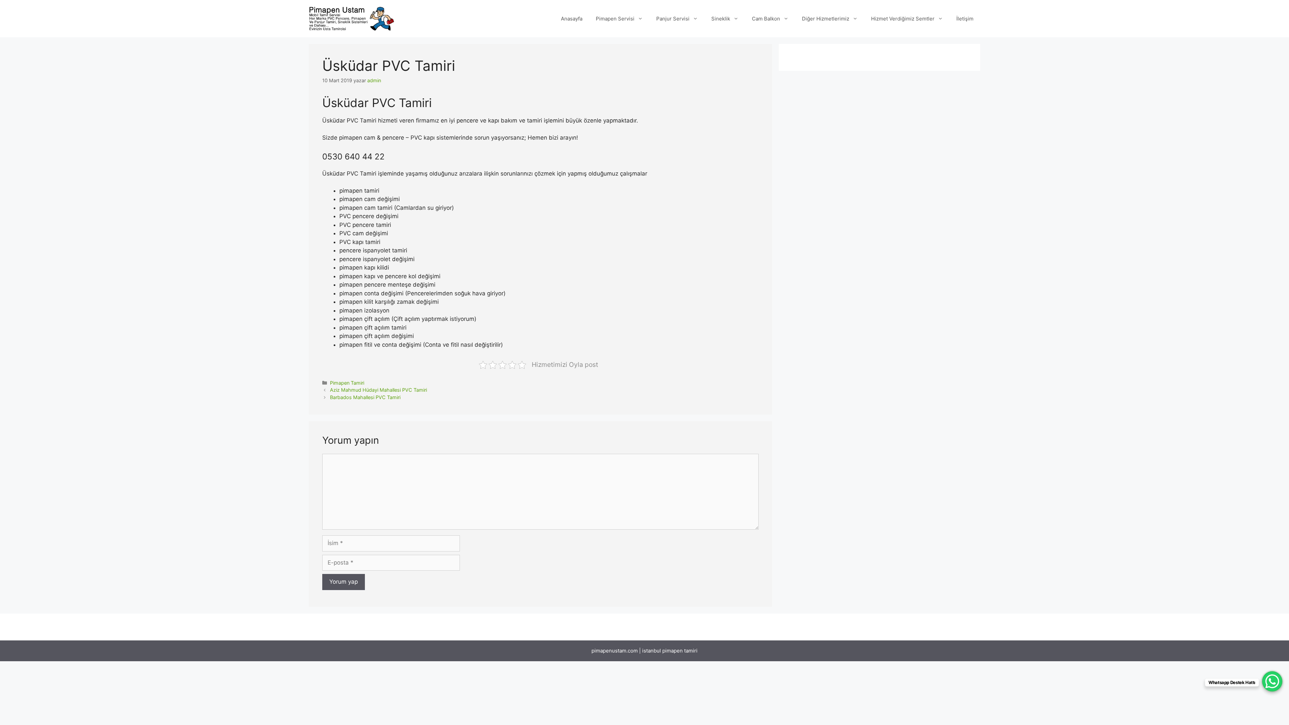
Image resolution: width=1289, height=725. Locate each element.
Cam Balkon (766, 18)
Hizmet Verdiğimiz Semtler (903, 18)
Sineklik (720, 18)
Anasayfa (571, 18)
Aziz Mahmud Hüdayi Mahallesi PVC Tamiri (378, 390)
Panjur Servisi (672, 18)
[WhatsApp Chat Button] (1272, 681)
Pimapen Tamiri (347, 383)
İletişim (964, 18)
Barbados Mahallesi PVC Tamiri (365, 397)
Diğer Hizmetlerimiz (825, 18)
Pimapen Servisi (615, 18)
